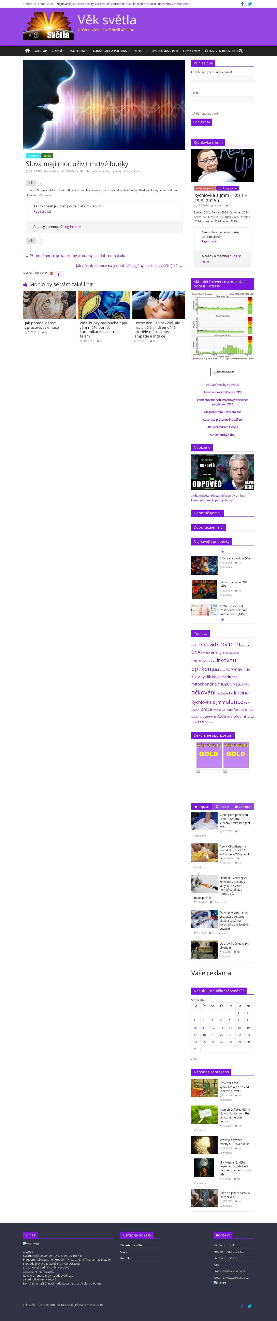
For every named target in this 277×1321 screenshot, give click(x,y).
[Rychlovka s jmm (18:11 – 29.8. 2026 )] (222, 151)
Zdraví (57, 51)
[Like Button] (31, 183)
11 (204, 1028)
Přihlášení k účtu (131, 1245)
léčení (106, 171)
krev (195, 676)
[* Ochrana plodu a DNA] (204, 558)
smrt (246, 703)
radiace (222, 693)
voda (221, 716)
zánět (194, 722)
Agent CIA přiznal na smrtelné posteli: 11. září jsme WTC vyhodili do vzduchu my (234, 852)
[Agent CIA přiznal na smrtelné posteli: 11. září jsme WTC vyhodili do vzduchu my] (205, 843)
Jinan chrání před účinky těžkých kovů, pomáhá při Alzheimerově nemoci (235, 1115)
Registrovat (42, 211)
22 (239, 1035)
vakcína (195, 716)
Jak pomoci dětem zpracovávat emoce (42, 325)
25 (204, 1042)
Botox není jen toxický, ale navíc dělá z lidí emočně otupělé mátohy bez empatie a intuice (157, 329)
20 (221, 1035)
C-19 (199, 644)
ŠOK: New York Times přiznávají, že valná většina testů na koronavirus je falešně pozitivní (234, 920)
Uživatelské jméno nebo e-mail (211, 72)
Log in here (72, 226)
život (210, 722)
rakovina (239, 692)
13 (221, 1028)
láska (216, 676)
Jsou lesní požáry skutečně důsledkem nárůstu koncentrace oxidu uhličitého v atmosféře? (130, 4)
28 (230, 1042)
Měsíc (237, 684)
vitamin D (210, 717)
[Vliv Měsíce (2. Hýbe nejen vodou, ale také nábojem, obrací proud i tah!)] (205, 1160)
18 (204, 1035)
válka (230, 716)
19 (213, 1035)
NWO (245, 684)
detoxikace (247, 645)
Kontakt (125, 1258)
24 (195, 1042)
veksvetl (218, 205)
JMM (215, 669)
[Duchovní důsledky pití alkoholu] (205, 941)
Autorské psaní (205, 188)
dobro (87, 171)
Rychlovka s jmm (165, 51)
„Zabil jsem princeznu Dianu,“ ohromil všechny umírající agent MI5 (235, 821)
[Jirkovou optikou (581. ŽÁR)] (204, 582)
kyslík (206, 676)
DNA (195, 652)
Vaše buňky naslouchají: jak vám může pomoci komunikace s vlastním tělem (103, 329)
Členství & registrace (222, 51)
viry (202, 716)
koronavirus (237, 669)
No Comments (220, 932)
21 (230, 1035)
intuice (211, 661)
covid (210, 644)
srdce (206, 709)
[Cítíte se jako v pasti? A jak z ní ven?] (205, 1191)
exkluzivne (53, 171)
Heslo (195, 93)
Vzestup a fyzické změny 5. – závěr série (234, 1142)
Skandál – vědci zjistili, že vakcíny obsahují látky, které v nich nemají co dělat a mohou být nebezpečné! (221, 888)
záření (203, 722)
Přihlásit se (201, 122)
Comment (245, 807)
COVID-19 (228, 644)
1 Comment (219, 901)
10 (195, 1028)
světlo (217, 710)
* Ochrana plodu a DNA (235, 558)
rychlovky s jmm (227, 188)
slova (126, 171)
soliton (135, 171)
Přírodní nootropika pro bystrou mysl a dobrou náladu (75, 255)
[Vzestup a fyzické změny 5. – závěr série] (205, 1138)
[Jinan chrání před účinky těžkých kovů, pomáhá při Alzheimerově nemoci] (205, 1108)
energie (218, 652)
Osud (123, 1252)
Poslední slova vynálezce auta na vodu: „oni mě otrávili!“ (235, 1087)
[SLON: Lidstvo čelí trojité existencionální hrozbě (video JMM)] (204, 606)
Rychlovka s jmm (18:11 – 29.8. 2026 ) (220, 197)
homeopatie (232, 652)
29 (239, 1042)
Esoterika (77, 51)
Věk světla (107, 19)
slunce (234, 701)
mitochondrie (204, 684)
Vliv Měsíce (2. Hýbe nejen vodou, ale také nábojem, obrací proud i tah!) (235, 1168)
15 (239, 1028)
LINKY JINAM (191, 51)
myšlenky (116, 171)
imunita (198, 660)
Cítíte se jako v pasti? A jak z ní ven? (235, 1195)
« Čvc (194, 1059)
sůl (223, 709)
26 (213, 1042)
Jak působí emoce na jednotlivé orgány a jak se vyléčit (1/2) (129, 265)
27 (221, 1042)
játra (222, 670)
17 (195, 1035)
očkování (203, 692)
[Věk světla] (27, 51)
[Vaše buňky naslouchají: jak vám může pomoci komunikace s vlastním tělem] (104, 293)
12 (213, 1028)
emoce (97, 171)
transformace (236, 709)
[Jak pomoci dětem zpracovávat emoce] (49, 293)
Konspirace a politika (110, 51)
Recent (224, 807)
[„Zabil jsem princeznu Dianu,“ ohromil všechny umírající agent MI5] (205, 812)
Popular (203, 807)
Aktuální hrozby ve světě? (222, 385)
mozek (225, 683)
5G (192, 645)
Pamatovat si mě (207, 113)
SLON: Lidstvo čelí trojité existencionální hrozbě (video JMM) (234, 610)
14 (230, 1028)
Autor (139, 51)
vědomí (239, 716)
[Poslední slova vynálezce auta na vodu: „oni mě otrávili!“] (205, 1081)
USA (250, 710)
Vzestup (40, 51)
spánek (195, 710)
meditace (229, 676)
